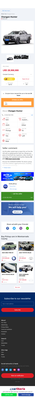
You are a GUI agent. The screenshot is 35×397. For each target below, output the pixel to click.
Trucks (3, 345)
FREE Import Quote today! (12, 158)
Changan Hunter (11, 13)
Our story (3, 322)
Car (5, 13)
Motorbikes (4, 343)
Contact (3, 334)
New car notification (17, 375)
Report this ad (25, 79)
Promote (10, 79)
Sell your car (17, 212)
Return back (7, 10)
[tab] (17, 74)
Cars (2, 341)
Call (32, 115)
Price (6, 102)
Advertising (4, 325)
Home (2, 13)
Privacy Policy (4, 327)
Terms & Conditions (6, 329)
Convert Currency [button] (8, 74)
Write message (13, 189)
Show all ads (12, 186)
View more (17, 287)
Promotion (4, 331)
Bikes (2, 354)
